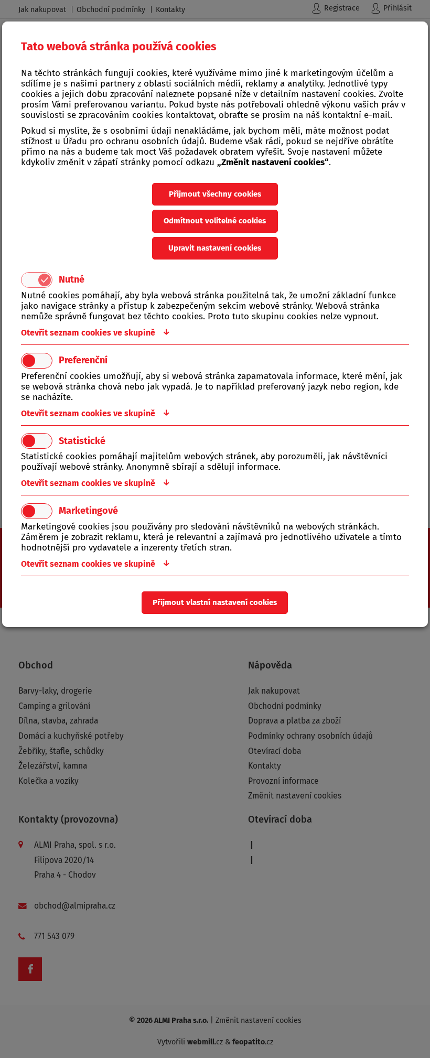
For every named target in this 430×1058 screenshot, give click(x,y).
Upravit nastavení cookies (214, 248)
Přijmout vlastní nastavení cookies (215, 602)
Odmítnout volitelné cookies (215, 220)
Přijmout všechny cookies (215, 194)
